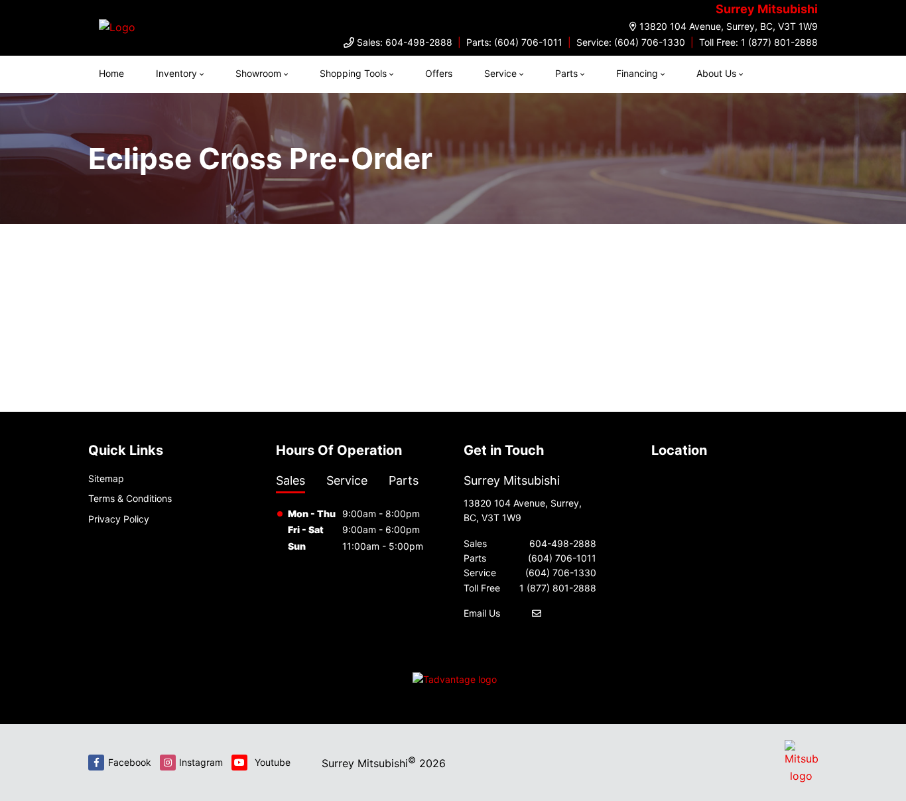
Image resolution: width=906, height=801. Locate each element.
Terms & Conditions (130, 498)
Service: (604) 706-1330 (630, 42)
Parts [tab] (404, 480)
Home (111, 73)
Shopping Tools (353, 73)
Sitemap (106, 478)
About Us (716, 73)
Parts (566, 73)
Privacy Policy (118, 518)
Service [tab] (346, 480)
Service (500, 73)
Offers (438, 73)
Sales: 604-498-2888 (404, 42)
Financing (637, 73)
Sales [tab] (290, 480)
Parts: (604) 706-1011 (514, 42)
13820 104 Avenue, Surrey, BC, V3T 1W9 (728, 26)
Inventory (176, 73)
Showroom (258, 73)
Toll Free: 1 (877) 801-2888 (758, 42)
